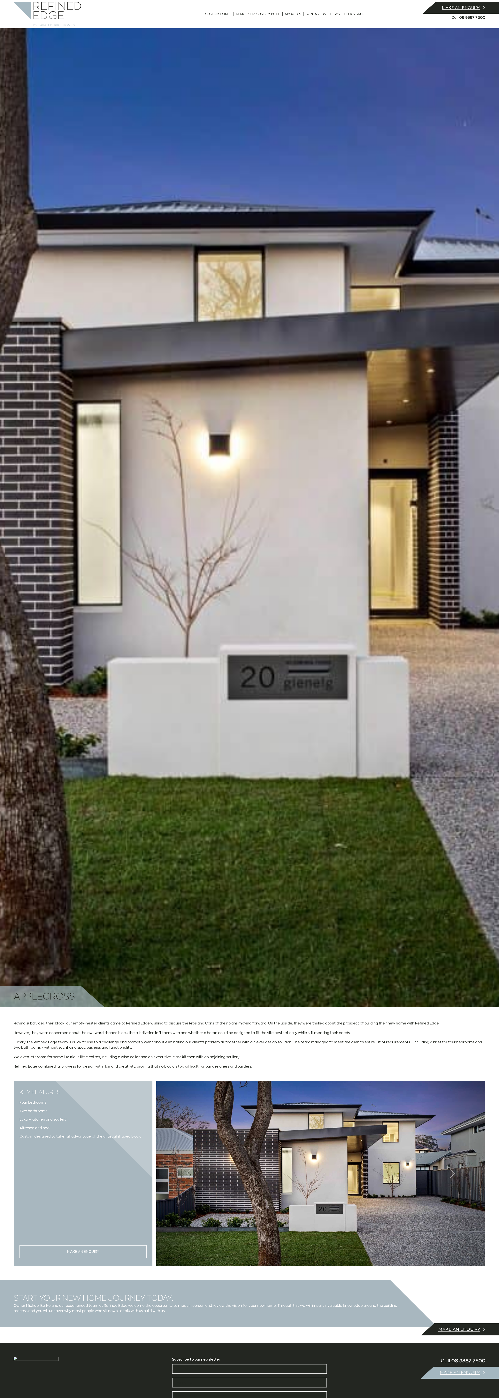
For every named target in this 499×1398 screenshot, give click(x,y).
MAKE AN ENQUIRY (83, 1251)
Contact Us (315, 14)
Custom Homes (218, 14)
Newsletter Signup (347, 14)
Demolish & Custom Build (258, 14)
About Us (293, 14)
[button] (452, 1173)
